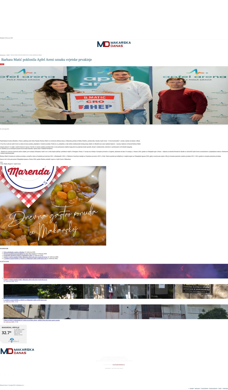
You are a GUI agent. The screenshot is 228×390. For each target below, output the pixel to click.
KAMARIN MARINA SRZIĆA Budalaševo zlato (18, 255)
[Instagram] (216, 38)
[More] (48, 133)
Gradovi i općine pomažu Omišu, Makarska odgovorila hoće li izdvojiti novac (25, 257)
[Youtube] (220, 38)
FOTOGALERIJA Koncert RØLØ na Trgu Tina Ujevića (20, 253)
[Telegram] (41, 133)
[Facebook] (214, 38)
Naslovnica (3, 55)
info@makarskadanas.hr (119, 364)
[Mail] (218, 38)
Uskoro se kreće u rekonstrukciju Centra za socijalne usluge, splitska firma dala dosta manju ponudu (32, 320)
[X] (22, 133)
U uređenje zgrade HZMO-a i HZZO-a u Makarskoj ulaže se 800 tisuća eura (25, 258)
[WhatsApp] (28, 133)
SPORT (8, 55)
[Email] (35, 133)
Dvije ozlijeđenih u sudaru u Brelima (14, 252)
